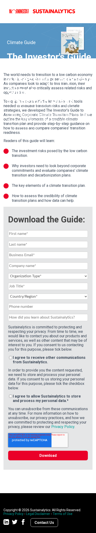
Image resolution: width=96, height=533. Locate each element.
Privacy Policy (62, 426)
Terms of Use (62, 514)
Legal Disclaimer (38, 514)
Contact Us (44, 522)
